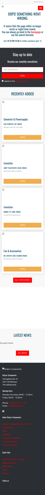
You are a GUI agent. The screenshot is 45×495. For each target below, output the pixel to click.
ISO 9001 (6, 435)
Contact (5, 473)
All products (7, 466)
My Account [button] (38, 2)
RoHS (4, 431)
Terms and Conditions (11, 438)
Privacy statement (10, 442)
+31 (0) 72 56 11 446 (17, 403)
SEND (22, 76)
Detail (22, 137)
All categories (22, 280)
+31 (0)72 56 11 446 (23, 317)
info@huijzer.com (16, 406)
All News (22, 353)
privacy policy (21, 81)
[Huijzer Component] (22, 6)
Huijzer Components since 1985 (15, 424)
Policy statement (9, 445)
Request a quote (9, 463)
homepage (36, 32)
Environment (7, 428)
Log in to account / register (13, 459)
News (4, 470)
